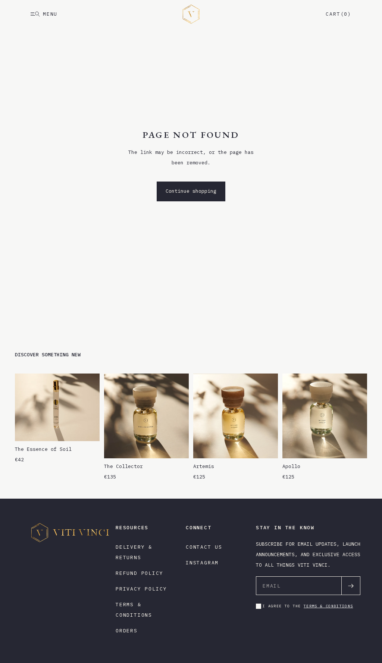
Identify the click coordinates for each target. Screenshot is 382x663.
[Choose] (177, 446)
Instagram (202, 563)
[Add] (88, 429)
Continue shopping (191, 191)
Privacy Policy (141, 589)
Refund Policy (139, 573)
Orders (127, 631)
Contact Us (204, 547)
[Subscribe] (350, 586)
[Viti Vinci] (191, 14)
